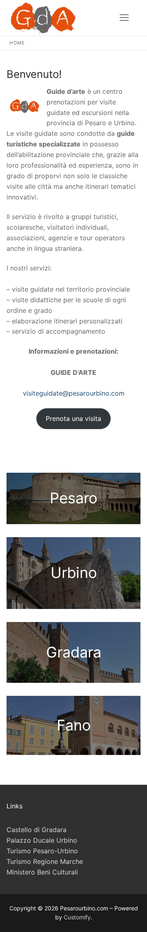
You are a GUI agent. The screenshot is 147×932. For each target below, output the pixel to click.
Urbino (74, 573)
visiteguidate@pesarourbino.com (74, 393)
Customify (77, 917)
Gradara (73, 652)
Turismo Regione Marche (45, 861)
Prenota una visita (73, 418)
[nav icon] (124, 18)
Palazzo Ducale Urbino (42, 840)
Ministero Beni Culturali (42, 872)
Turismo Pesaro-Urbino (42, 851)
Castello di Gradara (37, 830)
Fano (74, 725)
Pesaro (73, 498)
